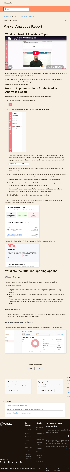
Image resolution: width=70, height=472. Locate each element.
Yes (30, 368)
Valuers (38, 452)
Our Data (28, 430)
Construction (40, 433)
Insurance (39, 448)
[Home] (8, 3)
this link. (59, 327)
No (39, 368)
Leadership (28, 440)
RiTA (16, 16)
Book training (46, 390)
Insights (27, 433)
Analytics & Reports (27, 16)
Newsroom (28, 447)
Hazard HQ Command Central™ (28, 457)
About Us (28, 437)
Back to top (60, 467)
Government (39, 461)
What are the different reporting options (19, 413)
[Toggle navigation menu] (63, 3)
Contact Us (13, 390)
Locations (28, 451)
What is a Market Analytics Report (17, 406)
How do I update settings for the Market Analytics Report (25, 409)
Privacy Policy (66, 448)
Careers (27, 444)
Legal (67, 468)
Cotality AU (7, 16)
